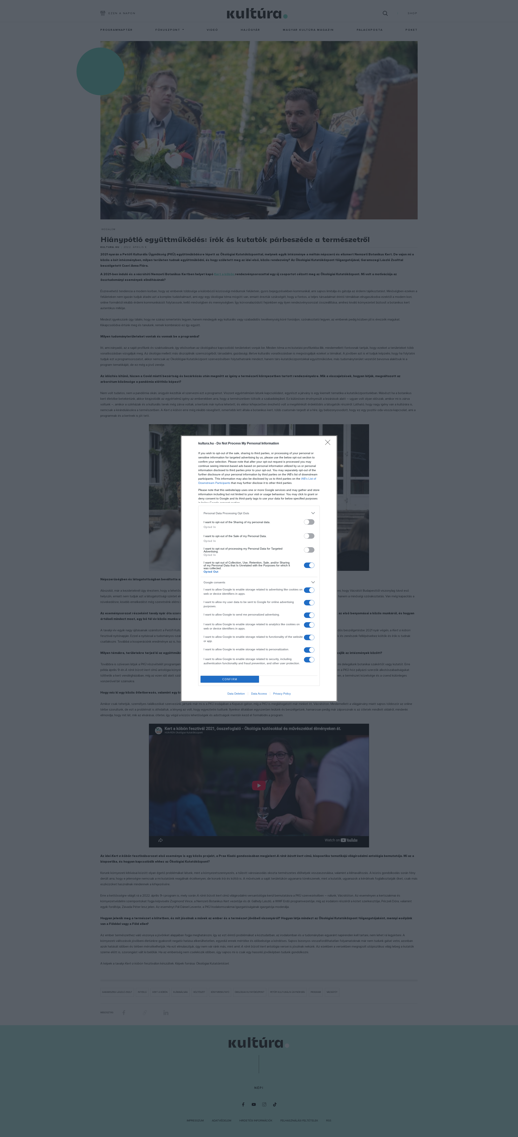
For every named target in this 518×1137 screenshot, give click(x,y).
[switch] (309, 522)
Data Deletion (236, 693)
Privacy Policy (282, 693)
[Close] (329, 443)
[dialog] (259, 568)
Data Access (259, 693)
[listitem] (259, 513)
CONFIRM (229, 679)
